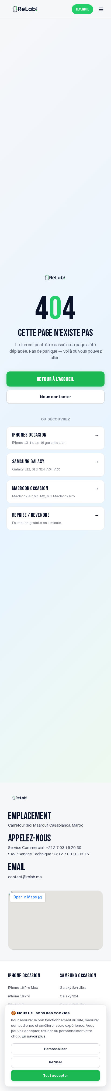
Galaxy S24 (69, 996)
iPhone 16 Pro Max (23, 987)
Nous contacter (55, 396)
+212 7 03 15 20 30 (63, 847)
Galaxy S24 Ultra (73, 987)
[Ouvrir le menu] (101, 9)
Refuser (55, 1062)
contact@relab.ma (25, 876)
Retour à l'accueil (55, 379)
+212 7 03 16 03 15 (71, 853)
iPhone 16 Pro (19, 996)
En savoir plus (34, 1036)
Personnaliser (55, 1049)
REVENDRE (82, 9)
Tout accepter (55, 1075)
